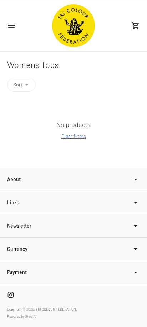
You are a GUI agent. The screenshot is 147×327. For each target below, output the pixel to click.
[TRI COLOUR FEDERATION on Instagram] (10, 294)
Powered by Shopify (21, 316)
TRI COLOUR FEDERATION (56, 309)
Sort (17, 84)
